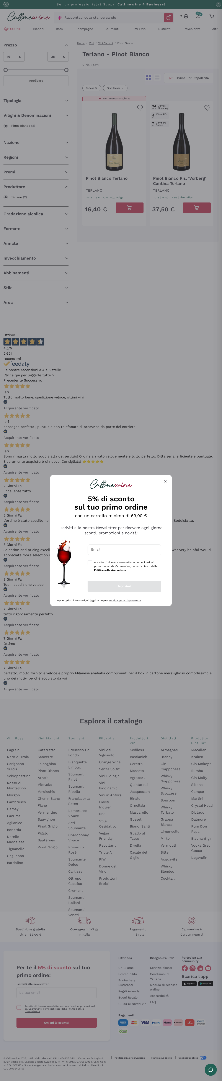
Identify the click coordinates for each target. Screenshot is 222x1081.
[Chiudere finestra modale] (165, 481)
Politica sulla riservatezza (125, 600)
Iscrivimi (124, 586)
